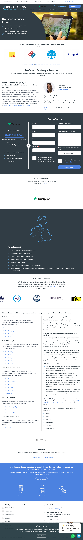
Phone (34, 139)
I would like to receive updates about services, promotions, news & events (46, 159)
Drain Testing (8, 337)
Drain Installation (10, 387)
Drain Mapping (9, 328)
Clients (72, 9)
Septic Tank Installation (11, 412)
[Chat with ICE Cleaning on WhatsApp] (73, 536)
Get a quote (74, 6)
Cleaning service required (65, 123)
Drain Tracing (9, 334)
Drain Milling (8, 355)
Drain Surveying (9, 331)
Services (32, 9)
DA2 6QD (58, 509)
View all (44, 47)
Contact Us (8, 511)
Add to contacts (63, 89)
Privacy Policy (68, 162)
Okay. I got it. (41, 536)
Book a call (49, 107)
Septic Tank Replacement (12, 409)
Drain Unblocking (10, 363)
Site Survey (42, 9)
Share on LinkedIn (46, 440)
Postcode (35, 146)
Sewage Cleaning (9, 428)
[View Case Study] (18, 54)
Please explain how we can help (66, 131)
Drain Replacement (10, 379)
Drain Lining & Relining (11, 382)
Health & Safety (52, 9)
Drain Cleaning (9, 360)
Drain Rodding (9, 352)
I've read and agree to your (72, 161)
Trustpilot (45, 183)
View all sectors (41, 479)
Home (24, 64)
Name (34, 123)
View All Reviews (41, 188)
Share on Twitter (41, 440)
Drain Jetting (8, 358)
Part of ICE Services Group (68, 1)
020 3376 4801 (7, 105)
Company (62, 9)
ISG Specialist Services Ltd (14, 8)
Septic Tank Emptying (11, 407)
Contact (78, 9)
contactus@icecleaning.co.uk (22, 105)
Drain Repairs (8, 393)
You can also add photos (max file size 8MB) (68, 148)
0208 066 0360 (62, 6)
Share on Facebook (36, 440)
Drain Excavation (9, 390)
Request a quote (68, 167)
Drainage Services (40, 64)
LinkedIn (7, 518)
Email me (68, 107)
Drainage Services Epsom (53, 64)
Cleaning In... (30, 64)
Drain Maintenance (10, 384)
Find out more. (58, 531)
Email (34, 131)
